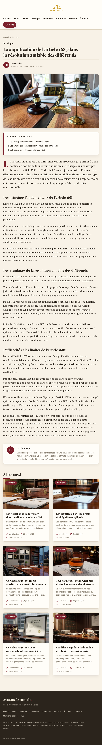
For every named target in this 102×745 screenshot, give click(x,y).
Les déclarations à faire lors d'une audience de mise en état (24, 515)
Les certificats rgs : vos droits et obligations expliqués (73, 515)
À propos (84, 18)
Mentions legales (10, 716)
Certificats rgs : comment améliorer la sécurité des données (26, 582)
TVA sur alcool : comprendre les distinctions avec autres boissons (75, 582)
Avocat (16, 18)
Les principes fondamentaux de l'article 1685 (30, 142)
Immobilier (48, 18)
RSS (22, 716)
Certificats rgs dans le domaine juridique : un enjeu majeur (74, 649)
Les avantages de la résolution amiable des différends (34, 146)
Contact (10, 24)
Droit (25, 18)
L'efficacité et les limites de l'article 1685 (27, 150)
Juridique (35, 18)
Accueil (6, 18)
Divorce (73, 18)
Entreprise (61, 18)
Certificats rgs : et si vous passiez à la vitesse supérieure (23, 649)
